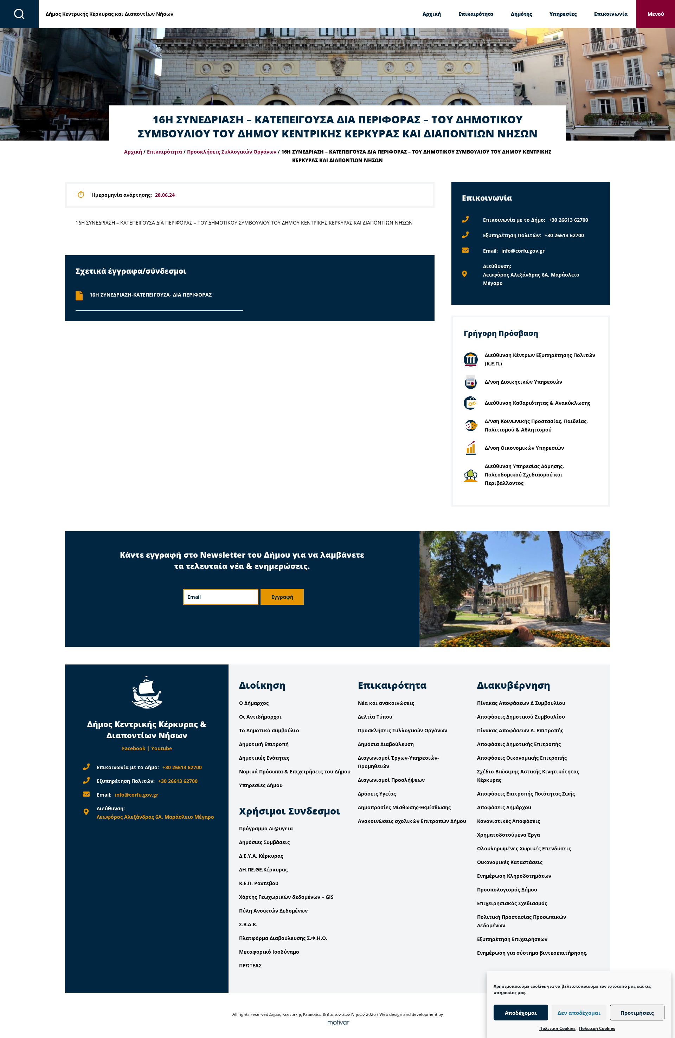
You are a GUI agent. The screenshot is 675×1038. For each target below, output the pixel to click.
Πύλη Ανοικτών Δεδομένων (273, 910)
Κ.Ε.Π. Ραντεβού (258, 883)
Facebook (134, 748)
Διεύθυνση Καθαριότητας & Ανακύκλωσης (537, 403)
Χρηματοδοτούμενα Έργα (508, 834)
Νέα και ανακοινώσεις (386, 703)
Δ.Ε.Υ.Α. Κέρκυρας (261, 855)
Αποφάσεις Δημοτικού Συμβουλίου (521, 716)
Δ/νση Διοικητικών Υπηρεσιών (523, 381)
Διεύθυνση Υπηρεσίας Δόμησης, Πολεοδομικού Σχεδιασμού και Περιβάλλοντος (524, 474)
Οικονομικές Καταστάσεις (509, 862)
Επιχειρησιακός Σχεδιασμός (512, 903)
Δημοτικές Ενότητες (264, 757)
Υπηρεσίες (563, 14)
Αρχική (432, 14)
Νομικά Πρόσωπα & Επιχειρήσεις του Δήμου (295, 771)
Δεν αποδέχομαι (579, 1012)
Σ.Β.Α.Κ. (248, 924)
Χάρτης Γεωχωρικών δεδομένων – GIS (286, 897)
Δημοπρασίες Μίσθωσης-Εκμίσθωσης (404, 807)
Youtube (161, 748)
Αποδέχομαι (521, 1012)
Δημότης (521, 14)
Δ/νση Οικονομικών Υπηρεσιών (524, 448)
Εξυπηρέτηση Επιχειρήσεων (512, 939)
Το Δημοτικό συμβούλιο (269, 730)
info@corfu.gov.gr (523, 250)
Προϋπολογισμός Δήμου (507, 889)
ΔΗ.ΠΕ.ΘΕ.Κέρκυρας (263, 869)
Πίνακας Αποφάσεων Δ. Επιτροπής (520, 730)
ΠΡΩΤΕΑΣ (250, 965)
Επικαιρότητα (475, 14)
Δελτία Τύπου (375, 716)
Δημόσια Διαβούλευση (386, 744)
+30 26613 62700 (568, 219)
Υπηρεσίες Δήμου (261, 785)
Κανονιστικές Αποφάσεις (508, 821)
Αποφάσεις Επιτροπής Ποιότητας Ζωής (526, 793)
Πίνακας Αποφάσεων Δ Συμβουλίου (521, 703)
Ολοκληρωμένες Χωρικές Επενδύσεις (524, 848)
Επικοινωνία (611, 14)
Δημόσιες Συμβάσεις (264, 842)
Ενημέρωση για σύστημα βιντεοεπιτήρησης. (532, 952)
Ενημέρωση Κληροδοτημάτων (514, 875)
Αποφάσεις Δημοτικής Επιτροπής (519, 744)
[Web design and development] (337, 1023)
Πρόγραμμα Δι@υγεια (266, 828)
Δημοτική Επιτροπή (264, 744)
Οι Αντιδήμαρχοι (260, 716)
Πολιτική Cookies (557, 1028)
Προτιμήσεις (637, 1012)
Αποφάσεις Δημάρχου (504, 807)
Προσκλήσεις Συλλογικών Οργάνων (231, 151)
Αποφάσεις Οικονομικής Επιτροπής (522, 757)
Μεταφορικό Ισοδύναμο (269, 951)
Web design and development (408, 1014)
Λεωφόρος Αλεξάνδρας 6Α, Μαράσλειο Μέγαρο (155, 816)
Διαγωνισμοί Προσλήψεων (391, 780)
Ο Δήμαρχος (254, 703)
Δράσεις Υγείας (377, 793)
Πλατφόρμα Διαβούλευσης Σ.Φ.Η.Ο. (283, 938)
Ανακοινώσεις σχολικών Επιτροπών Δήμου (412, 821)
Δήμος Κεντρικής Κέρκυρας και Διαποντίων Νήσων (109, 14)
